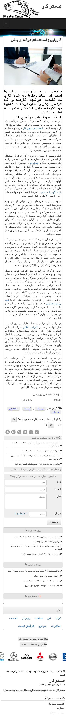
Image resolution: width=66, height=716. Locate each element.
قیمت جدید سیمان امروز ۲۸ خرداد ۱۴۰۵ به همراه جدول (37, 537)
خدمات (55, 412)
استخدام (34, 163)
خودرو (43, 625)
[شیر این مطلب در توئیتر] (25, 431)
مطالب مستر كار (57, 713)
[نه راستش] (51, 425)
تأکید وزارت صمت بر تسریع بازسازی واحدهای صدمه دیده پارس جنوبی (36, 444)
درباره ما (60, 708)
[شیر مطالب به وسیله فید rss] (7, 431)
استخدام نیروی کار (33, 128)
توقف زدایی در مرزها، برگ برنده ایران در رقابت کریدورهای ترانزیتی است (35, 457)
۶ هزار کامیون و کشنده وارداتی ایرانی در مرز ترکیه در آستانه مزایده (35, 547)
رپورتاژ (40, 408)
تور (49, 617)
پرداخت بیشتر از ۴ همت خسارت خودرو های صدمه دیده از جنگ (34, 571)
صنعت (39, 617)
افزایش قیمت (26, 625)
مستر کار (51, 5)
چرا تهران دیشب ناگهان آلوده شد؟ (46, 541)
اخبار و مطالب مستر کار (32, 638)
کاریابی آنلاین (30, 327)
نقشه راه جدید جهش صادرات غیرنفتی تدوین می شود (37, 464)
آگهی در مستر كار (56, 704)
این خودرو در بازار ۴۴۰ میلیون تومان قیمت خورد (41, 554)
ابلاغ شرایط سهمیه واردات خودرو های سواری (43, 585)
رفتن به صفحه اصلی (32, 644)
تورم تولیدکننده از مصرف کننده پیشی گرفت (41, 451)
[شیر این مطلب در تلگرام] (36, 431)
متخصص (13, 408)
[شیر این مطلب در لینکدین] (13, 431)
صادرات (56, 625)
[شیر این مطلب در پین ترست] (19, 431)
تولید (58, 617)
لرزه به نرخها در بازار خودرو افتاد (47, 576)
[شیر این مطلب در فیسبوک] (31, 431)
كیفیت (27, 408)
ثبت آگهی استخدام (51, 192)
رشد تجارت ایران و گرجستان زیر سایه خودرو (42, 581)
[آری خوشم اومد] (14, 419)
